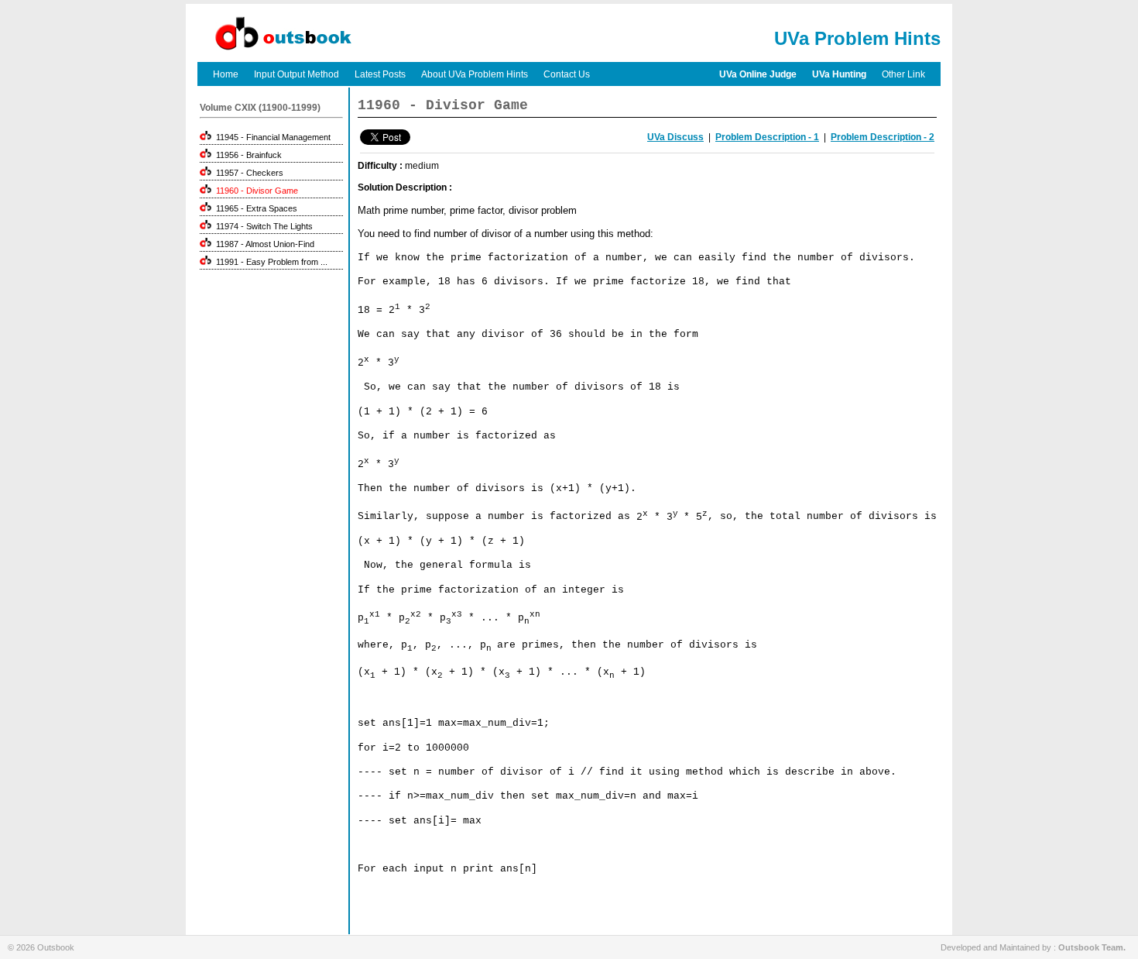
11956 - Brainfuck (246, 155)
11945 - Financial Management (271, 137)
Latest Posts (380, 74)
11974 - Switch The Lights (262, 226)
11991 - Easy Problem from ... (269, 261)
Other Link (903, 74)
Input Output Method (296, 74)
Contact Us (566, 74)
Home (225, 74)
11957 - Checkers (247, 172)
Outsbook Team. (1092, 947)
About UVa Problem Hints (474, 74)
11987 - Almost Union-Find (262, 244)
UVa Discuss (675, 137)
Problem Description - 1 (767, 137)
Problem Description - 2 (882, 137)
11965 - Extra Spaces (254, 208)
